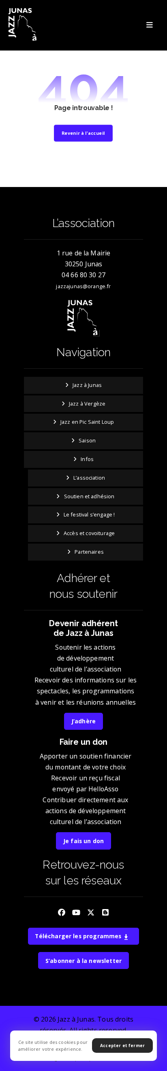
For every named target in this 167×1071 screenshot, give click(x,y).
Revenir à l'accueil (83, 133)
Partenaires (89, 551)
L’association (89, 477)
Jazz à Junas (87, 385)
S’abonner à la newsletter (83, 961)
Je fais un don (83, 841)
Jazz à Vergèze (87, 403)
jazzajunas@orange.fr (83, 286)
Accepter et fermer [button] (122, 1045)
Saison (87, 440)
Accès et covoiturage (89, 533)
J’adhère (83, 721)
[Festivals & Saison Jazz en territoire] (24, 25)
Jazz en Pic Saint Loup (87, 421)
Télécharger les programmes (79, 936)
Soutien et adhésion (89, 496)
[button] (149, 25)
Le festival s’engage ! (89, 514)
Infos (87, 459)
